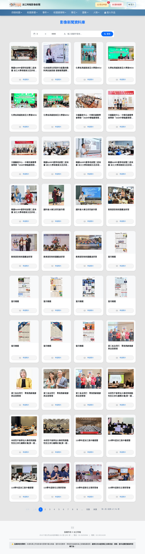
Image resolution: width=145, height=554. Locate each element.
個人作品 (111, 12)
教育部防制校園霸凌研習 (118, 210)
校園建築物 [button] (58, 12)
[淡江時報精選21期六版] (56, 287)
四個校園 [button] (16, 12)
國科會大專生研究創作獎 (54, 210)
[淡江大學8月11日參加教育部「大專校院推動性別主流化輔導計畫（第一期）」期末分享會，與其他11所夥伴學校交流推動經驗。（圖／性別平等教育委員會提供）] (56, 426)
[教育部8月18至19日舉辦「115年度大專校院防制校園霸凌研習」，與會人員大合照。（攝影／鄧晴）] (89, 242)
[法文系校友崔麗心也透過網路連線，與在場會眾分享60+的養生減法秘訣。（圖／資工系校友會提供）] (24, 378)
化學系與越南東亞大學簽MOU (88, 68)
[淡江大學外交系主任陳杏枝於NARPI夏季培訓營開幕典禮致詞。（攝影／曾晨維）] (56, 147)
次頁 (88, 509)
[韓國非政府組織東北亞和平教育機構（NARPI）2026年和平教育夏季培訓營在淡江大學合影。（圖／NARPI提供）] (24, 53)
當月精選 (112, 257)
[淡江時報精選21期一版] (89, 331)
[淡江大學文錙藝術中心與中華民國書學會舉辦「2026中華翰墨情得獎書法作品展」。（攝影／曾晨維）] (24, 147)
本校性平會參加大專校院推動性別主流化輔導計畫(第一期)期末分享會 (120, 396)
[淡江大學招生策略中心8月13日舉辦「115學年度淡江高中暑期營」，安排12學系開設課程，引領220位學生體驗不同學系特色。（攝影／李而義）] (89, 426)
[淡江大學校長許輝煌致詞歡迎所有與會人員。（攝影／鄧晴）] (56, 242)
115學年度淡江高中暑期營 (87, 440)
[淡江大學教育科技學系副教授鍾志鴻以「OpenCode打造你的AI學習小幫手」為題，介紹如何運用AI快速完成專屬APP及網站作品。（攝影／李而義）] (121, 426)
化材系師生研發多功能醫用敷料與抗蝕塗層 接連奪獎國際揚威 (56, 70)
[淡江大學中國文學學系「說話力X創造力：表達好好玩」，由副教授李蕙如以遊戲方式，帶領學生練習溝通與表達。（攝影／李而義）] (24, 473)
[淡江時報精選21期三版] (24, 331)
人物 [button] (95, 12)
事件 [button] (44, 12)
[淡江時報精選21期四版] (121, 287)
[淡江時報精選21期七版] (24, 287)
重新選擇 (118, 5)
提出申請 (104, 4)
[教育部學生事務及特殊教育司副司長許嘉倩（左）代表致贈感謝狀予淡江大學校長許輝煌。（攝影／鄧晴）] (24, 242)
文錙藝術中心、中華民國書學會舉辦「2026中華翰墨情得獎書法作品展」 (88, 118)
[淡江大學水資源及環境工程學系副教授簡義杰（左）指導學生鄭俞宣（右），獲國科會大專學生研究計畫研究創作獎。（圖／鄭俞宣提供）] (56, 195)
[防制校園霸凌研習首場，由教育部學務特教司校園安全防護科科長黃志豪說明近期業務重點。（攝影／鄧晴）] (121, 195)
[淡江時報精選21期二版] (56, 331)
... (82, 509)
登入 (132, 5)
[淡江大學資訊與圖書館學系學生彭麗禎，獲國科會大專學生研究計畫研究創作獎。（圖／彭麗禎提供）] (89, 195)
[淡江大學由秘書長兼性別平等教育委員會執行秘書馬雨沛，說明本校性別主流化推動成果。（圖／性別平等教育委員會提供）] (121, 378)
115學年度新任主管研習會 (55, 488)
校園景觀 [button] (31, 12)
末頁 (95, 509)
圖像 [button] (84, 12)
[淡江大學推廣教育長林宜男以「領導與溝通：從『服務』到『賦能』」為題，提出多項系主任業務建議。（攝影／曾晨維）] (121, 473)
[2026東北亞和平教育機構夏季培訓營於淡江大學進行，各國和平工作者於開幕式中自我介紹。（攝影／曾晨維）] (121, 147)
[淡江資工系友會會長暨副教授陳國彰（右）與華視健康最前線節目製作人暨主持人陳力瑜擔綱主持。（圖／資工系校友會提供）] (56, 378)
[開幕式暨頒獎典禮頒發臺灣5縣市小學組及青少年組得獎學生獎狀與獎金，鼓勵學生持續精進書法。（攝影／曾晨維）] (121, 100)
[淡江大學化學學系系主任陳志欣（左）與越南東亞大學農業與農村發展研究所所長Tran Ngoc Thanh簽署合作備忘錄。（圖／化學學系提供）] (121, 53)
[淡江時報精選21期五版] (89, 287)
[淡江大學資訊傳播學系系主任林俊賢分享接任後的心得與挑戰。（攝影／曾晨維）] (56, 473)
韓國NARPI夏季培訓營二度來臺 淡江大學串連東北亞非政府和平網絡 (24, 70)
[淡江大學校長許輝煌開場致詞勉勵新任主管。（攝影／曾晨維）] (89, 473)
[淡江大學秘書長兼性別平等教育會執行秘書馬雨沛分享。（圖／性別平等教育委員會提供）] (24, 426)
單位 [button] (73, 12)
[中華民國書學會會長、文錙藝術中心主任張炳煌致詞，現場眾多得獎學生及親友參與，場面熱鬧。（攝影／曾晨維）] (89, 100)
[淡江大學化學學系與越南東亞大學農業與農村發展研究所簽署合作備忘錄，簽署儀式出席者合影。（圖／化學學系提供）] (56, 100)
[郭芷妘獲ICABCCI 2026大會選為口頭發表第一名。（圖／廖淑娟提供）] (56, 53)
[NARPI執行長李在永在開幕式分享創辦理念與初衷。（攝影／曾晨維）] (89, 147)
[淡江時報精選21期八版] (121, 242)
